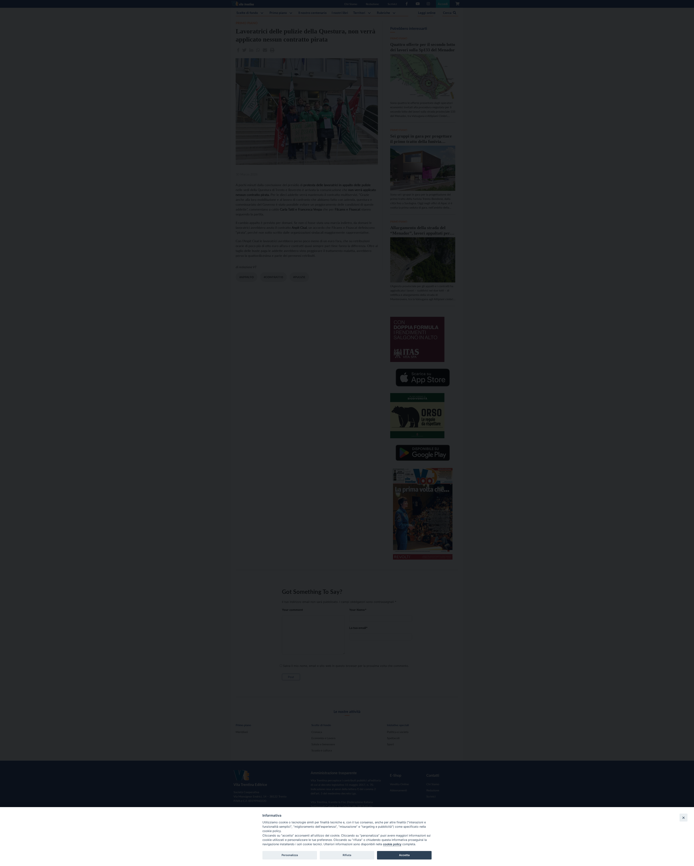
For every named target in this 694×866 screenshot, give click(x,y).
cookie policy (392, 844)
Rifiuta (347, 855)
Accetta (404, 855)
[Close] (683, 818)
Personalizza (290, 855)
